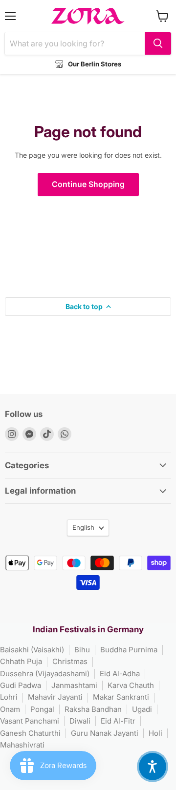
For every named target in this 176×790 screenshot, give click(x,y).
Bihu (82, 649)
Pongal (42, 709)
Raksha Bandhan (93, 709)
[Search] (158, 43)
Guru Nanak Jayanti (104, 733)
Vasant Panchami (29, 721)
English (83, 527)
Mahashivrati (22, 744)
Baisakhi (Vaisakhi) (32, 649)
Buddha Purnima (128, 649)
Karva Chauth (131, 685)
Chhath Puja (21, 661)
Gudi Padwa (20, 685)
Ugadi (142, 709)
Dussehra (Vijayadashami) (44, 673)
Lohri (9, 697)
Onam (10, 709)
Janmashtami (74, 685)
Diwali (79, 721)
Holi (155, 733)
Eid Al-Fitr (118, 721)
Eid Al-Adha (120, 673)
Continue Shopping (88, 184)
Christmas (70, 661)
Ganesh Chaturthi (30, 733)
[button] (152, 766)
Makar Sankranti (121, 697)
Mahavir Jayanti (55, 697)
